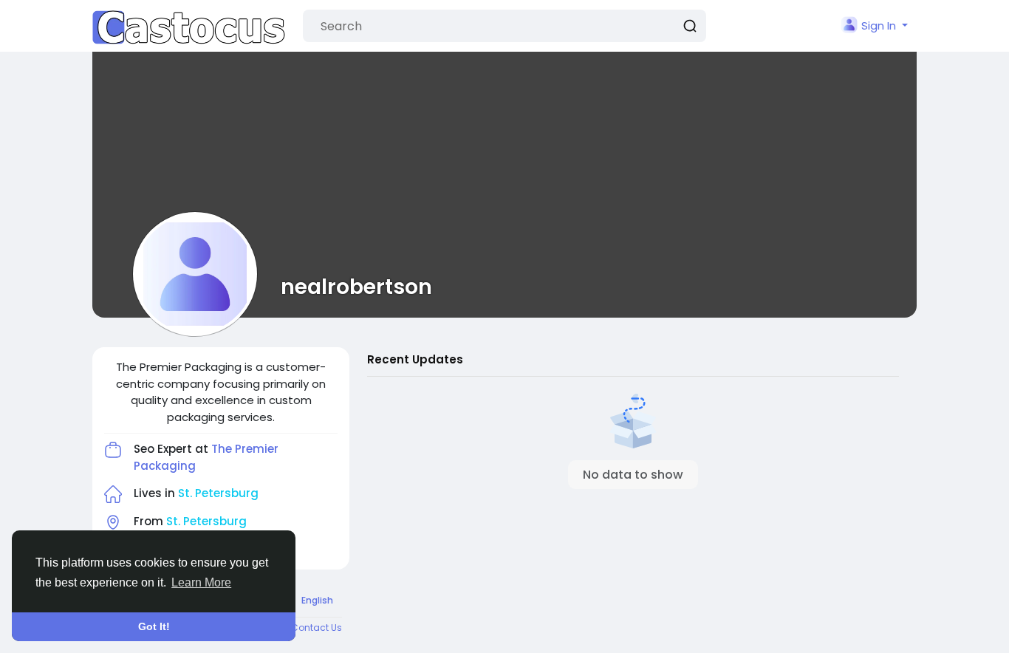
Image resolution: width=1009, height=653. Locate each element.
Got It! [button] (154, 626)
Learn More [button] (201, 582)
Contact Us (316, 627)
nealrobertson (356, 286)
